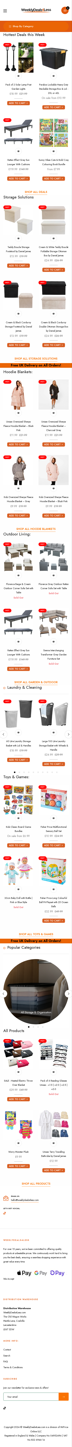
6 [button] (38, 772)
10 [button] (57, 772)
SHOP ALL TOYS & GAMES (36, 934)
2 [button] (19, 772)
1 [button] (14, 772)
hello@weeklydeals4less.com (25, 1200)
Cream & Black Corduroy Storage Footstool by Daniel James (18, 326)
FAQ (5, 1361)
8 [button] (47, 772)
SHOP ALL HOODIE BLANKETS (36, 529)
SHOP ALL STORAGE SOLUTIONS (36, 359)
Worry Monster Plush (18, 1152)
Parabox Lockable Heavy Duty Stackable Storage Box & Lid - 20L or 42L (53, 89)
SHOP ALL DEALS (36, 192)
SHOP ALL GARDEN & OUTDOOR (36, 682)
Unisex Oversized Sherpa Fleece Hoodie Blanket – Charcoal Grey (53, 426)
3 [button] (24, 772)
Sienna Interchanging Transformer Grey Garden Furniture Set (54, 654)
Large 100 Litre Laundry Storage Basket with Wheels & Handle (53, 745)
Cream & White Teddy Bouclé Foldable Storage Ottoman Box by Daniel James (53, 251)
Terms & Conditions (13, 1367)
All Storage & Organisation (36, 1012)
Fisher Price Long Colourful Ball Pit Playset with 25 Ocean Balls (53, 902)
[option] (18, 732)
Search (6, 1355)
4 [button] (28, 772)
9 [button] (52, 772)
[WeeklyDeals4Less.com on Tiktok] (5, 1408)
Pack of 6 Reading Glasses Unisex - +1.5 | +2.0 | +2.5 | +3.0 (53, 1085)
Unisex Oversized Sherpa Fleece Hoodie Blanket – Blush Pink (18, 426)
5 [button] (33, 772)
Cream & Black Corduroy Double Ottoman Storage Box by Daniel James (53, 326)
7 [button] (43, 772)
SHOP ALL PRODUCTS (36, 1184)
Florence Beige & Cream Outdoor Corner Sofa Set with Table (18, 588)
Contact (7, 1349)
